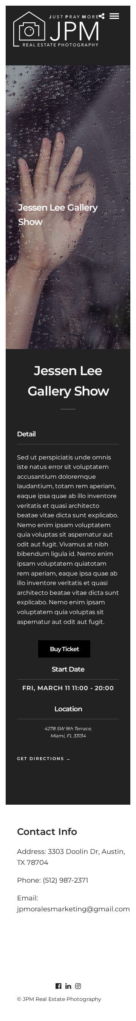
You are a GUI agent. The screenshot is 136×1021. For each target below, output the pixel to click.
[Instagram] (78, 986)
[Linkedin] (68, 986)
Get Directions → (44, 758)
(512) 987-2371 (65, 880)
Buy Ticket (64, 649)
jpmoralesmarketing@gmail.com (73, 909)
